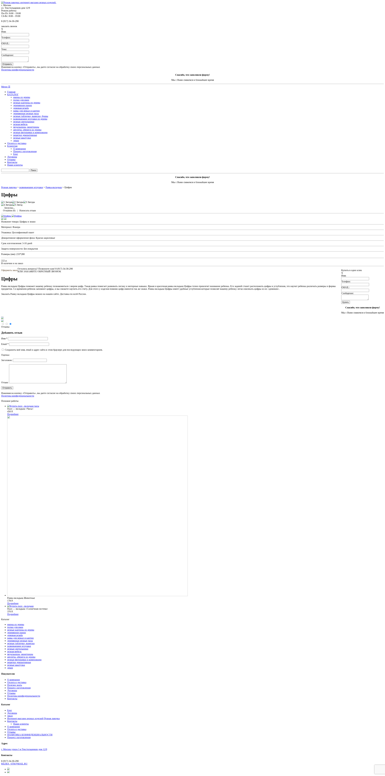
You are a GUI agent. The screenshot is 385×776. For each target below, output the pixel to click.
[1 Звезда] (6, 202)
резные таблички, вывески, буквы (30, 116)
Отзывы (11, 159)
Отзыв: (4, 382)
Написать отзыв (27, 210)
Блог (15, 154)
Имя (4, 338)
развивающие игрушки (19, 646)
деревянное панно (22, 105)
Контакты (12, 162)
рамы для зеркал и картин (26, 111)
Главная (11, 92)
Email (5, 344)
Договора (12, 157)
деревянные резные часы (26, 113)
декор (16, 140)
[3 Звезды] (29, 202)
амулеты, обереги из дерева (27, 129)
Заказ (10, 715)
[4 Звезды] (7, 205)
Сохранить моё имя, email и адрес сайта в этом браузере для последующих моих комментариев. (54, 350)
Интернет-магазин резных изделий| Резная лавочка (33, 718)
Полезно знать (14, 685)
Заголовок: (6, 360)
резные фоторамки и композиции (30, 132)
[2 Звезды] (17, 202)
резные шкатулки (22, 138)
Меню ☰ (5, 86)
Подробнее (12, 414)
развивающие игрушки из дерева (30, 119)
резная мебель (20, 124)
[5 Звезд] (17, 205)
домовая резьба (21, 108)
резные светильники (23, 121)
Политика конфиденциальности (17, 69)
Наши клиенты (15, 165)
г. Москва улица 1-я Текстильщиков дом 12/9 (24, 749)
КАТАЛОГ (12, 94)
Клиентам (12, 146)
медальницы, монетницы (26, 127)
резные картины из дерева (26, 102)
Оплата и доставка (16, 143)
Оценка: (5, 355)
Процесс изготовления (25, 151)
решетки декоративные (25, 135)
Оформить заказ (9, 270)
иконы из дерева (21, 97)
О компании (19, 148)
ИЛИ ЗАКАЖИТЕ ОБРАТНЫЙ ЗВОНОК (39, 271)
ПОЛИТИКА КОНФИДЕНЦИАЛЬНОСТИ (29, 734)
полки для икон (21, 100)
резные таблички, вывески (21, 643)
